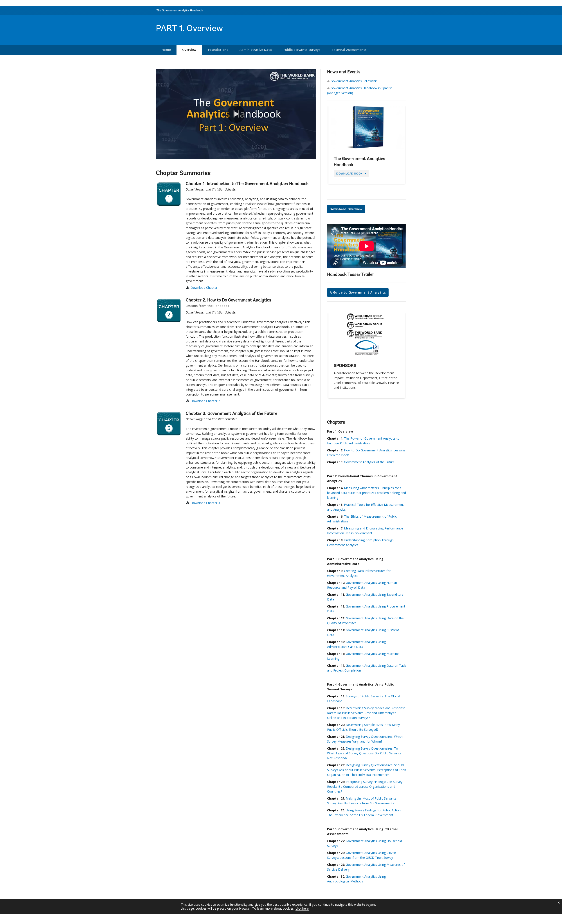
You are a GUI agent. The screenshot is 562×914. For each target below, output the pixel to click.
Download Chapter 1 (205, 287)
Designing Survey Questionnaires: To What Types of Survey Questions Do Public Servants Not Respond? (364, 753)
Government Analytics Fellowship (354, 81)
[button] (236, 114)
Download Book (349, 173)
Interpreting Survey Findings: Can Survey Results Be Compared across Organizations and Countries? (364, 786)
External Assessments (349, 50)
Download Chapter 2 (205, 401)
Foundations (218, 50)
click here (302, 908)
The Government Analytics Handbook (179, 10)
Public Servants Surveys (302, 50)
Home (166, 50)
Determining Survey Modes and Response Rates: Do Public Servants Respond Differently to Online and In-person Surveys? (366, 713)
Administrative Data (256, 50)
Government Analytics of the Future (369, 462)
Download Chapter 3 (205, 503)
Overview (189, 50)
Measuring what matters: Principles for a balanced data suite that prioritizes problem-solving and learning (366, 493)
